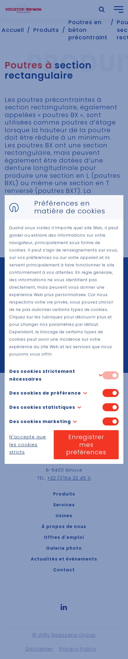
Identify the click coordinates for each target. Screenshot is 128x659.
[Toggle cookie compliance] (111, 393)
